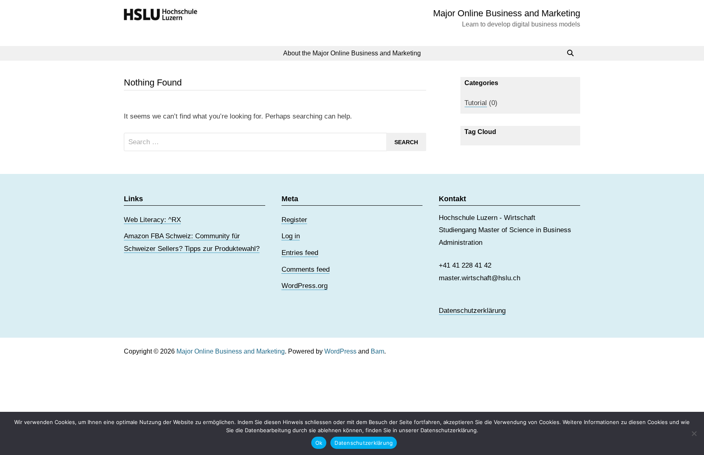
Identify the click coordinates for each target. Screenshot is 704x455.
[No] (694, 433)
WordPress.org (305, 286)
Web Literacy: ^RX (152, 220)
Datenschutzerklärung (472, 310)
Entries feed (300, 253)
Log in (291, 236)
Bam (377, 351)
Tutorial (475, 103)
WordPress (340, 351)
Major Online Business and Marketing (506, 13)
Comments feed (306, 269)
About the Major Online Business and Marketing (352, 53)
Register (294, 220)
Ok (319, 443)
